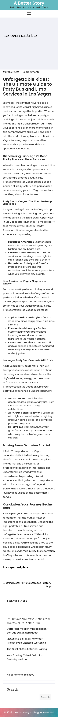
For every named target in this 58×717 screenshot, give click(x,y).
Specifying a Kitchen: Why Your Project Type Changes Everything (26, 641)
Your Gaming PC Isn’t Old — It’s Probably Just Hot (25, 657)
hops (50, 586)
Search (12, 689)
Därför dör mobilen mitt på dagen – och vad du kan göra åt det (28, 630)
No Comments (30, 72)
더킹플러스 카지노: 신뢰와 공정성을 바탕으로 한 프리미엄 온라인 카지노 (28, 620)
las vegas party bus (15, 567)
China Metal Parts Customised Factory (27, 583)
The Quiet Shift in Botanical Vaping (27, 649)
